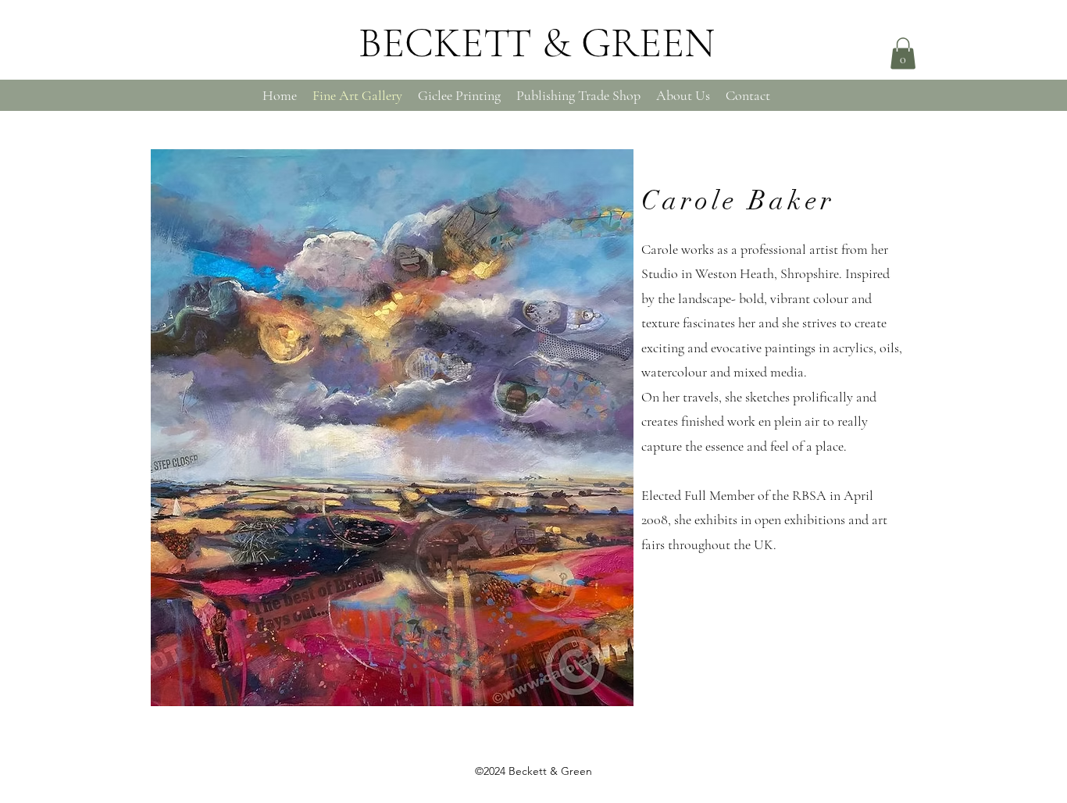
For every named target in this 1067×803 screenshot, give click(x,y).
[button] (903, 53)
